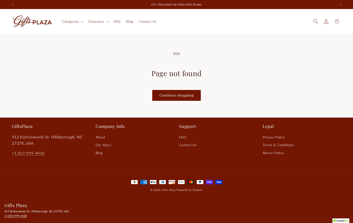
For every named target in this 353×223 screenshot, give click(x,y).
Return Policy (273, 153)
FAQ (182, 137)
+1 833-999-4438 (28, 153)
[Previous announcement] (12, 4)
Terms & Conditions (278, 145)
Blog (99, 153)
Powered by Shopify (189, 189)
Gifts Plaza (169, 189)
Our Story (103, 145)
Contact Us (188, 145)
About (100, 137)
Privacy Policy (274, 137)
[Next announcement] (341, 4)
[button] (72, 21)
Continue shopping (176, 95)
